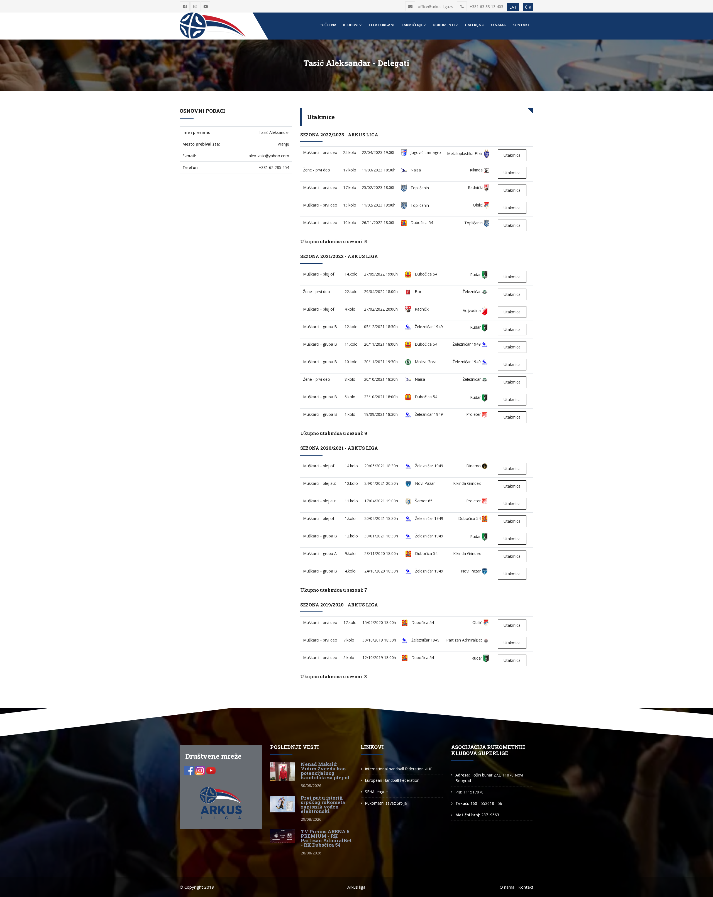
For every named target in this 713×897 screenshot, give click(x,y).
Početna (327, 24)
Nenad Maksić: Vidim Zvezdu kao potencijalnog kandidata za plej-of (325, 771)
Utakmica (512, 155)
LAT (513, 7)
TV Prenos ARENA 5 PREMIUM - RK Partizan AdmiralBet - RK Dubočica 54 (326, 838)
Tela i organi (381, 24)
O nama (498, 24)
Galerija (473, 24)
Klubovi (350, 24)
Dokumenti (444, 24)
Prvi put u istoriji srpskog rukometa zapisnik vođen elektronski (323, 804)
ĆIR (528, 7)
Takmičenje (412, 24)
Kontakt (521, 24)
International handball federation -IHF (398, 768)
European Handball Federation (392, 780)
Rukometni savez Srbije (386, 803)
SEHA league (376, 791)
